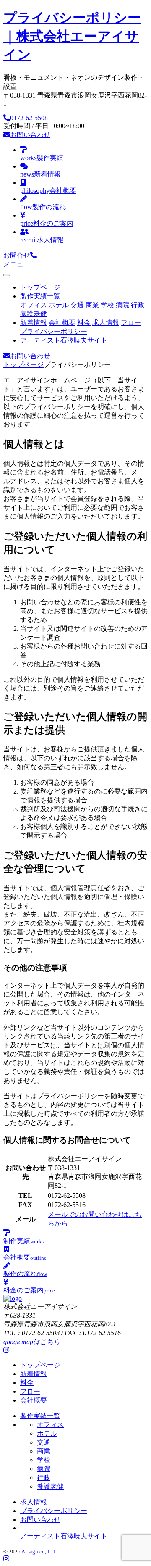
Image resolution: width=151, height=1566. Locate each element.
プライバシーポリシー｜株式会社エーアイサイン (72, 36)
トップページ (40, 287)
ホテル (59, 304)
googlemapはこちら (31, 1341)
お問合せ (16, 255)
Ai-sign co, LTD (39, 1551)
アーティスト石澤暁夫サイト (63, 340)
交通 (77, 304)
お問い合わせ (30, 134)
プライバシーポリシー (53, 331)
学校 (107, 304)
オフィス (33, 304)
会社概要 (62, 322)
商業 (92, 304)
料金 (84, 322)
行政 (137, 304)
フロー (131, 322)
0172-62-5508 (29, 117)
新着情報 (33, 322)
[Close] (6, 275)
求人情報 (105, 322)
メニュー (16, 264)
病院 (122, 304)
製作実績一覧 (40, 296)
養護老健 (33, 313)
